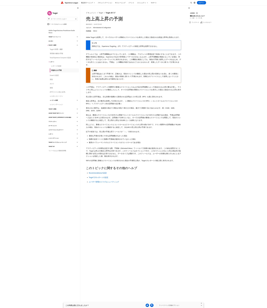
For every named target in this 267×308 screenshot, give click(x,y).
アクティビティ (53, 121)
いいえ (200, 18)
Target (101, 13)
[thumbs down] (152, 305)
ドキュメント (91, 13)
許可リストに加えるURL (57, 92)
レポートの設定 (56, 66)
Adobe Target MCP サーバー (56, 113)
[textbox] (62, 19)
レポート (52, 62)
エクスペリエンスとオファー (56, 130)
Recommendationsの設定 (98, 173)
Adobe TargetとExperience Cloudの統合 (60, 117)
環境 (51, 88)
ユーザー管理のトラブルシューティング (104, 182)
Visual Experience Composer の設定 (60, 58)
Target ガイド (111, 13)
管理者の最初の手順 (56, 53)
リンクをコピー (207, 22)
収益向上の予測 (56, 70)
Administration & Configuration (102, 28)
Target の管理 (52, 45)
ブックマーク (195, 22)
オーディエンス (53, 125)
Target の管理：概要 (56, 49)
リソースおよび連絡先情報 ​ (57, 151)
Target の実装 (52, 109)
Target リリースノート (55, 37)
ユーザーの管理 (54, 100)
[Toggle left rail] (78, 8)
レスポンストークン (56, 96)
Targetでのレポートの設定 (98, 177)
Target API (52, 146)
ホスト (52, 84)
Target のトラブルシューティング (58, 142)
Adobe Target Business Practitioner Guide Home (62, 32)
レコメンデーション (56, 104)
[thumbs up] (147, 305)
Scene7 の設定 (54, 75)
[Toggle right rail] (189, 8)
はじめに (51, 41)
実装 (51, 79)
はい (193, 18)
